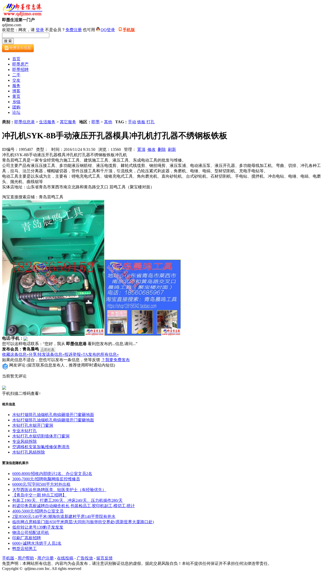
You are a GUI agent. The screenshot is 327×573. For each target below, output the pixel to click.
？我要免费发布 (115, 360)
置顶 (141, 149)
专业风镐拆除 (24, 441)
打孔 (150, 122)
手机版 (129, 30)
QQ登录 (108, 30)
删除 (162, 149)
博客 (16, 91)
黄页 (16, 96)
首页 (16, 59)
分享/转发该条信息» (46, 354)
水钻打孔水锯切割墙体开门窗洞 (40, 436)
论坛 (16, 112)
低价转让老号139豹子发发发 (37, 527)
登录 (40, 30)
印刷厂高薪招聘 (26, 538)
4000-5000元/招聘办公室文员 (38, 511)
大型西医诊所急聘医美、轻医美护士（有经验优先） (59, 489)
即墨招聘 (20, 69)
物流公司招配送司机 (30, 532)
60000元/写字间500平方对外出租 (41, 484)
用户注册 (45, 558)
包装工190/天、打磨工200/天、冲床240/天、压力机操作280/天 (67, 500)
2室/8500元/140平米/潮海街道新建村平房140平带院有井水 (63, 516)
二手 (16, 75)
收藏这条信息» (15, 354)
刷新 (172, 149)
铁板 (141, 122)
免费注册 (73, 30)
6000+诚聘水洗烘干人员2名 (37, 543)
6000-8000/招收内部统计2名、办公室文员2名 (52, 473)
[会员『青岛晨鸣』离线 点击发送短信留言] (47, 349)
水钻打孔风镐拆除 (28, 452)
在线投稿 (65, 558)
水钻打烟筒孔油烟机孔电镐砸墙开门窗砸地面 (53, 414)
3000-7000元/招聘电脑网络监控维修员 (46, 479)
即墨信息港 (24, 122)
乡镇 (16, 102)
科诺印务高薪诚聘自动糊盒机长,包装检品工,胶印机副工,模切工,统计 (73, 506)
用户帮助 (26, 558)
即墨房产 (20, 64)
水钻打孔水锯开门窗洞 (32, 425)
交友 (16, 80)
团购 (16, 107)
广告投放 (85, 558)
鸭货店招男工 (24, 548)
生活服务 (47, 122)
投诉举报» (73, 354)
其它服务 (68, 122)
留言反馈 (104, 558)
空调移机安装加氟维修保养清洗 (40, 447)
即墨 (95, 122)
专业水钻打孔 (24, 431)
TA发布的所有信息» (101, 354)
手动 (132, 122)
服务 (16, 85)
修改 (151, 149)
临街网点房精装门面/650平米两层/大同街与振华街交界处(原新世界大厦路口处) (83, 522)
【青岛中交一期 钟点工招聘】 (39, 495)
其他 (108, 122)
